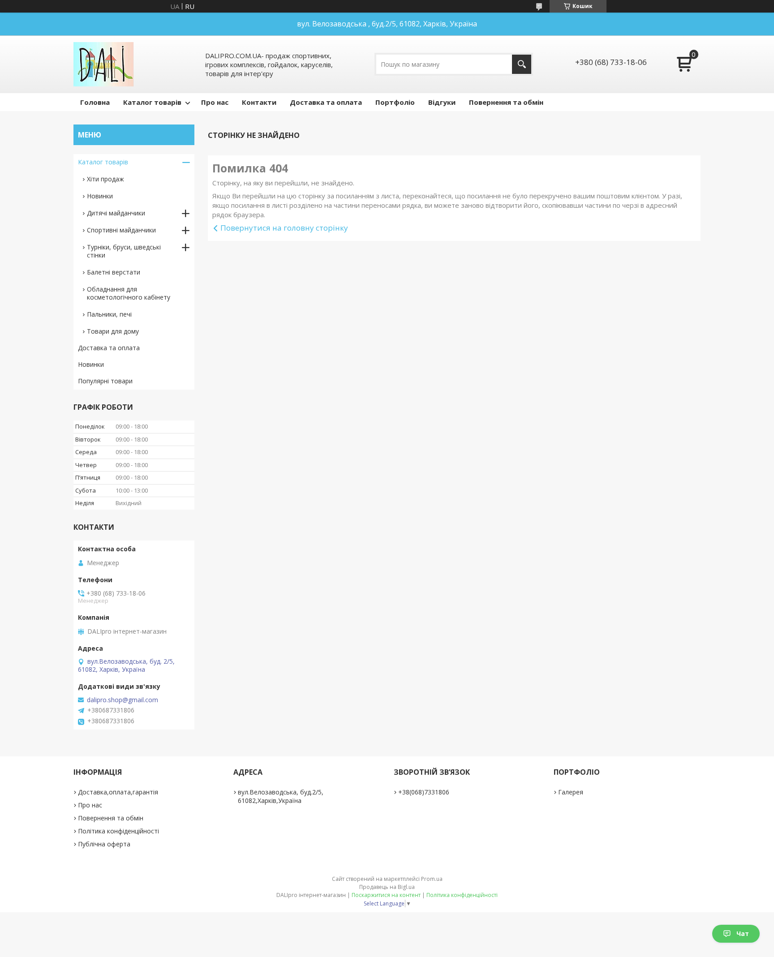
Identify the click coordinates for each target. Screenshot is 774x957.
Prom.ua (432, 879)
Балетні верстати (113, 272)
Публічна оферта (104, 844)
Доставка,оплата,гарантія (118, 792)
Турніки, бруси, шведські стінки (124, 251)
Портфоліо (395, 102)
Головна (95, 102)
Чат (742, 933)
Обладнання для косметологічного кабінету (128, 293)
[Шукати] (521, 64)
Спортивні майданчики (121, 230)
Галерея (570, 792)
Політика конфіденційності (118, 831)
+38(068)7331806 (423, 792)
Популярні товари (105, 381)
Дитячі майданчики (116, 213)
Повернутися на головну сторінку (284, 228)
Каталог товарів (152, 102)
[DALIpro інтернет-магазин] (103, 64)
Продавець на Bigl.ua (387, 887)
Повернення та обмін (506, 102)
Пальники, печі (109, 314)
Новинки (100, 196)
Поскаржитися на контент (386, 895)
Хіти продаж (105, 179)
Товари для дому (113, 331)
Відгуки (442, 102)
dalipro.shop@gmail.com (122, 700)
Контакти (259, 102)
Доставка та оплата (326, 102)
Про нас (214, 102)
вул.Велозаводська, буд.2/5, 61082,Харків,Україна (280, 796)
